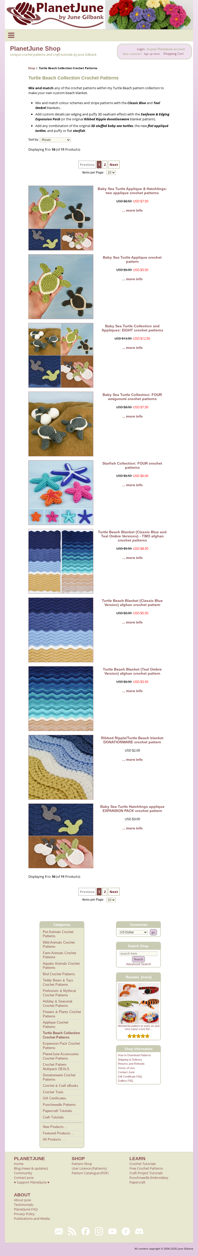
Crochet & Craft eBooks (60, 1086)
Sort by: (33, 140)
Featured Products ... (59, 1133)
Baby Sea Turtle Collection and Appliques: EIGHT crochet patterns (132, 328)
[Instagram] (99, 1231)
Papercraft (137, 1182)
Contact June (126, 1072)
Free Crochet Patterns (146, 1168)
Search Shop (138, 946)
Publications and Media (32, 1218)
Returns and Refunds (131, 1063)
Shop (31, 68)
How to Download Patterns (134, 1055)
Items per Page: (93, 172)
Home (18, 1163)
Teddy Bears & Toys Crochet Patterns (58, 982)
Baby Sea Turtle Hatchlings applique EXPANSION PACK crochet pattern (132, 809)
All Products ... (54, 1139)
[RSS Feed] (72, 1231)
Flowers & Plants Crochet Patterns (62, 1014)
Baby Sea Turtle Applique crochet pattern (132, 259)
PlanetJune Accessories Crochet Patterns (61, 1056)
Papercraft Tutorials (57, 1111)
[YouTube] (112, 1231)
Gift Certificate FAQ (130, 1076)
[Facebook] (85, 1231)
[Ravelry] (126, 1231)
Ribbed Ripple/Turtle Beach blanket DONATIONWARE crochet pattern (132, 740)
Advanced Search (138, 964)
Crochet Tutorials (142, 1163)
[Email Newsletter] (59, 1231)
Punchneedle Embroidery (148, 1177)
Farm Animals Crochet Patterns (59, 955)
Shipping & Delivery (130, 1059)
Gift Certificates (54, 1098)
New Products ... (55, 1127)
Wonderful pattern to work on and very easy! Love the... (138, 1027)
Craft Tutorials (53, 1117)
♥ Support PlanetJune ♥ (32, 1182)
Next (114, 164)
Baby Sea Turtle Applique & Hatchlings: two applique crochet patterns (132, 191)
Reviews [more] (138, 977)
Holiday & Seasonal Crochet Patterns (57, 1003)
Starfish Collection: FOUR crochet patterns (132, 465)
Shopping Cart (173, 53)
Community (23, 1173)
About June (22, 1200)
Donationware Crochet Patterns (59, 1077)
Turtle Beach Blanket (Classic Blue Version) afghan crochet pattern (132, 603)
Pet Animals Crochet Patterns (58, 934)
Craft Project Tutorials (146, 1173)
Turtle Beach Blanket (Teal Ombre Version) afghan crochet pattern (132, 671)
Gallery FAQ (125, 1080)
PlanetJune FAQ (26, 1209)
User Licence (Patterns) (89, 1168)
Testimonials (23, 1204)
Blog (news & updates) (31, 1168)
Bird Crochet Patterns (59, 974)
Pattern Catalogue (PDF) (90, 1173)
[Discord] (139, 1231)
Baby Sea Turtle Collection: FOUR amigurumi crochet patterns (132, 397)
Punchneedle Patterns (59, 1105)
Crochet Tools (53, 1092)
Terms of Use (126, 1068)
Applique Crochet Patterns (55, 1024)
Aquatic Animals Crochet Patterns (61, 966)
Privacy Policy (24, 1214)
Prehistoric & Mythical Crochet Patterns (59, 993)
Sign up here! (152, 54)
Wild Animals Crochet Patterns (59, 945)
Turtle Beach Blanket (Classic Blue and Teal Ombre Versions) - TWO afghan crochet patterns (132, 536)
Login (141, 49)
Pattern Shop (82, 1163)
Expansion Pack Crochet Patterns (61, 1046)
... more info (132, 210)
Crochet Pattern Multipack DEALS (56, 1067)
